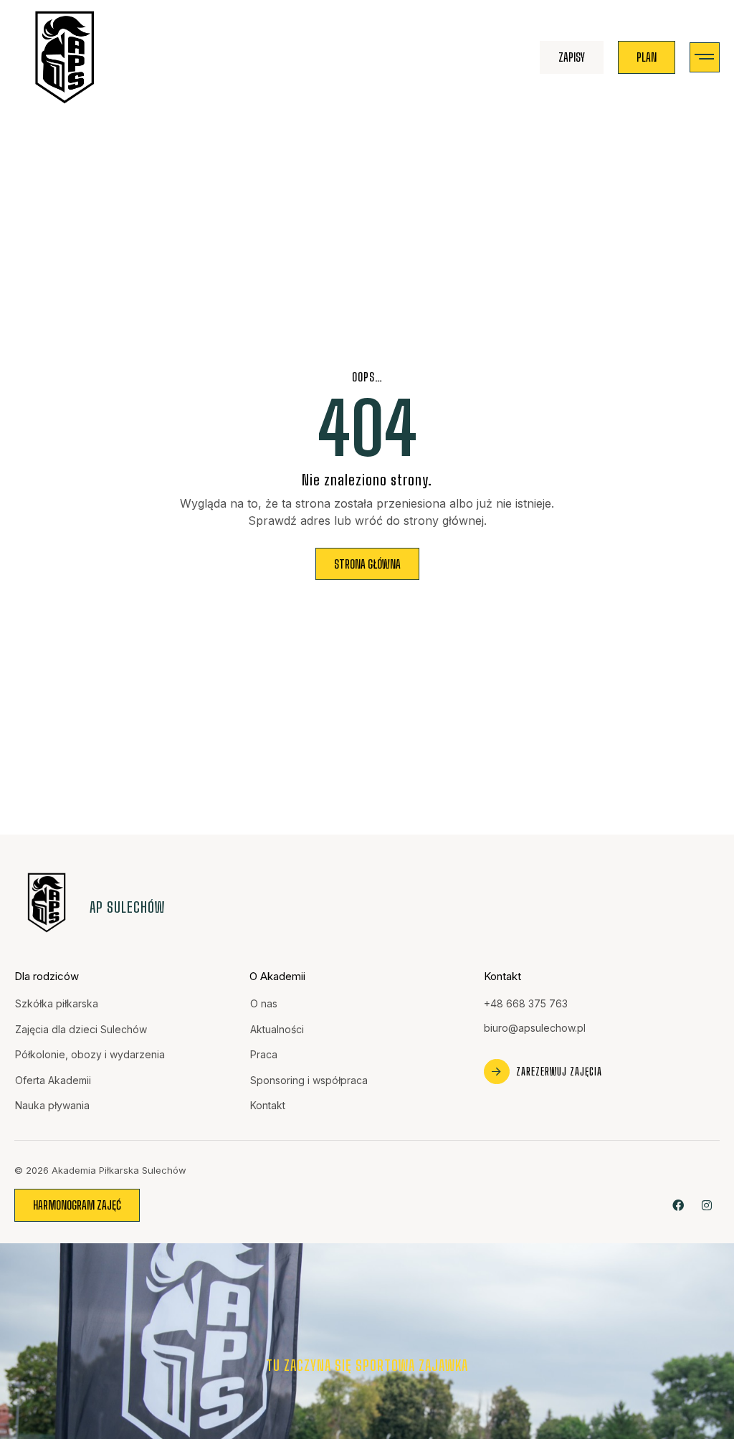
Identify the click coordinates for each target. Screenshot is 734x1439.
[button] (705, 57)
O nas (263, 1003)
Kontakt (267, 1105)
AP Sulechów (127, 907)
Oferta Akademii (53, 1080)
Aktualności (277, 1029)
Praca (263, 1054)
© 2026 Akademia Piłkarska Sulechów (100, 1170)
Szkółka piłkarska (56, 1003)
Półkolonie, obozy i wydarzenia (90, 1054)
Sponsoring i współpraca (309, 1080)
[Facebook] (678, 1204)
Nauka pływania (52, 1105)
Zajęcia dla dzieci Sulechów (81, 1029)
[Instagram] (707, 1204)
